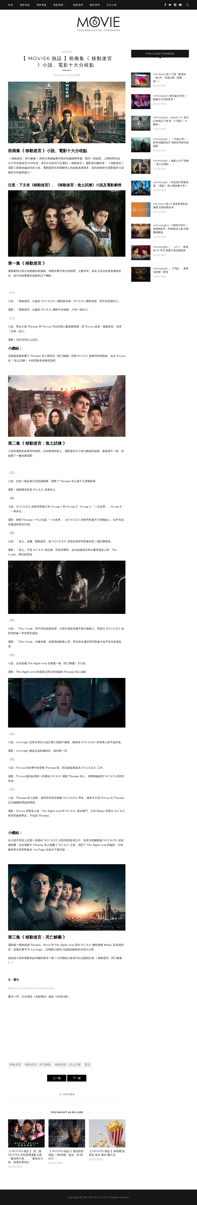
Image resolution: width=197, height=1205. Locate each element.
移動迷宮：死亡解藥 (38, 1064)
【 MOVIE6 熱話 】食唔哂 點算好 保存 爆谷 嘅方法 (107, 1153)
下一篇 (77, 1078)
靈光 (87, 1064)
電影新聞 (58, 4)
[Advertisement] (66, 1030)
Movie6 (68, 1094)
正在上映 (112, 4)
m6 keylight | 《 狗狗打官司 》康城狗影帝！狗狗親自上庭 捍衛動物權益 (171, 229)
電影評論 (25, 4)
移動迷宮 (15, 1064)
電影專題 (42, 4)
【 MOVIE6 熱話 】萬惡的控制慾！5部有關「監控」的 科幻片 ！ (66, 1154)
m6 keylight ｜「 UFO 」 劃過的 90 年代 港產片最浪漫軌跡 (170, 248)
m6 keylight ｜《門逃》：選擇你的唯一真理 (170, 270)
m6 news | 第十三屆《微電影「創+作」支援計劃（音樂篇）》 (169, 78)
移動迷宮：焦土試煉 (68, 1064)
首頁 (10, 4)
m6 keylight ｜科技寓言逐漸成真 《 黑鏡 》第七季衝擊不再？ (170, 184)
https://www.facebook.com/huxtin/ (31, 988)
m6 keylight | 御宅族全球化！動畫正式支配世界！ (170, 97)
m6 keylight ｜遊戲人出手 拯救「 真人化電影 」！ (171, 162)
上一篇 (57, 1078)
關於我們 (95, 4)
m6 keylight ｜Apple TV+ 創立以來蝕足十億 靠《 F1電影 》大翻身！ (171, 121)
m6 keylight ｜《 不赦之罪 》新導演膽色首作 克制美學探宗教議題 (171, 142)
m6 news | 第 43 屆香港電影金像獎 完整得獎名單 (170, 205)
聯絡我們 (78, 4)
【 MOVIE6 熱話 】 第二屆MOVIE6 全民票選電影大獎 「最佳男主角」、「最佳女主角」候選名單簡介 (25, 1156)
